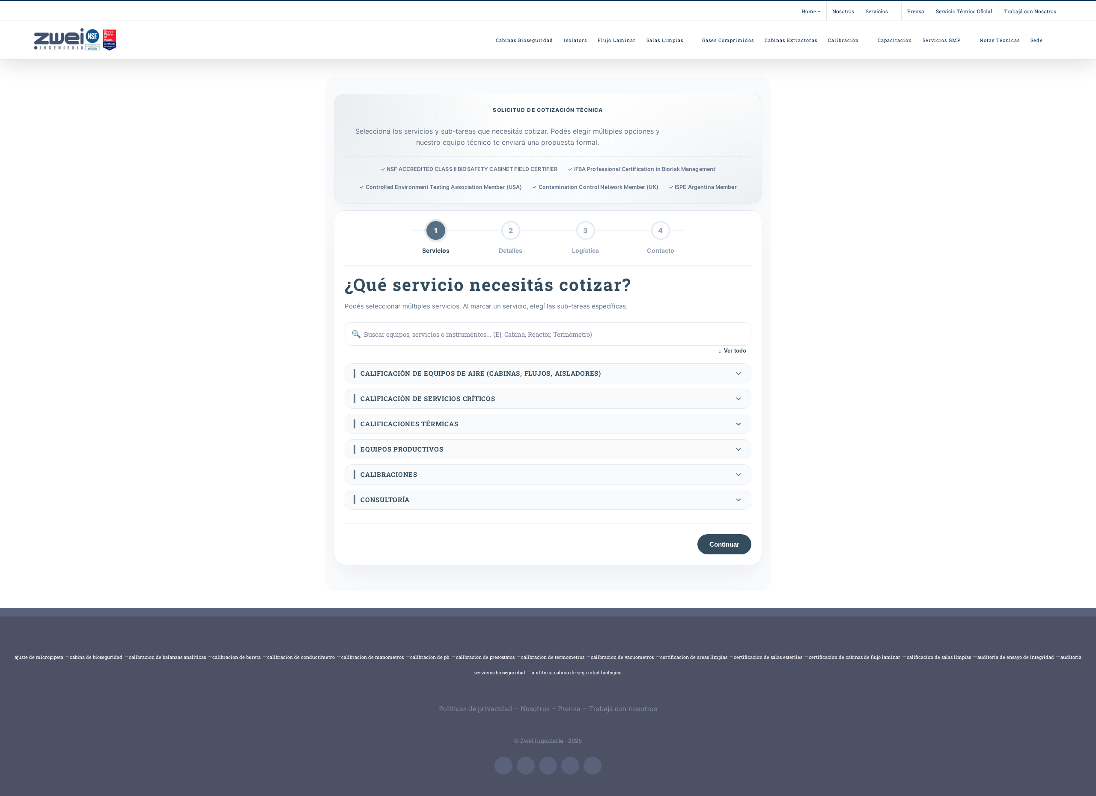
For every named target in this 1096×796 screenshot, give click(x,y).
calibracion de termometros (552, 657)
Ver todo (732, 350)
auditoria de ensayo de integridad (1015, 657)
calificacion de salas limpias (939, 657)
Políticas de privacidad (475, 708)
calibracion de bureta (236, 657)
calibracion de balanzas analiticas (167, 657)
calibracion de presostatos (485, 657)
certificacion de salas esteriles (768, 657)
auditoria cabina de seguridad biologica (577, 672)
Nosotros (535, 708)
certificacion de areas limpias (693, 657)
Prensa (569, 708)
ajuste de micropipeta (39, 657)
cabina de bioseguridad (96, 657)
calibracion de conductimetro (301, 657)
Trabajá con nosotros (623, 708)
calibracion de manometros (372, 657)
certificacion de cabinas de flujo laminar (854, 657)
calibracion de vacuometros (622, 657)
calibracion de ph (430, 657)
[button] (548, 373)
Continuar (724, 544)
